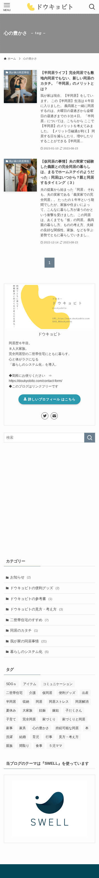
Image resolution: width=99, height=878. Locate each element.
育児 (35, 737)
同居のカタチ (24, 630)
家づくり (49, 719)
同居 (39, 702)
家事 (9, 728)
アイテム (29, 684)
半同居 (11, 702)
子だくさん (73, 710)
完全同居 (29, 719)
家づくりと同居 (73, 719)
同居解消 (82, 702)
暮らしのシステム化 (29, 652)
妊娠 (42, 710)
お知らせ (20, 577)
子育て (11, 719)
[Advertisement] (49, 499)
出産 (85, 693)
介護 (32, 693)
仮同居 (47, 693)
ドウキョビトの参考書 (31, 599)
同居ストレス (59, 702)
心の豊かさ (40, 728)
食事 (39, 746)
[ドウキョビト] (49, 7)
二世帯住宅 (14, 693)
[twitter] (44, 415)
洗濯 (9, 737)
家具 (22, 728)
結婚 (22, 737)
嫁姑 (55, 710)
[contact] (54, 415)
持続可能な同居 (67, 728)
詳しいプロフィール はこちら (51, 399)
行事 (49, 737)
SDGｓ (11, 684)
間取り (24, 746)
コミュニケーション (58, 684)
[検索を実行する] (89, 438)
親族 (9, 746)
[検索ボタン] (92, 7)
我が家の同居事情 (28, 641)
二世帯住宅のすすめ (29, 620)
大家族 (27, 710)
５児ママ (55, 746)
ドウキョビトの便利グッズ (34, 588)
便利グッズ (67, 693)
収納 (26, 702)
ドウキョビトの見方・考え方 (36, 609)
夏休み (11, 710)
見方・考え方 (69, 737)
